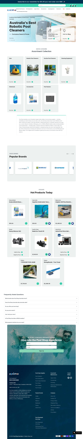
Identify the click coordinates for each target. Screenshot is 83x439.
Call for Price (17, 252)
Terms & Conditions (55, 407)
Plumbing (53, 382)
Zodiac (36, 396)
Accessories (53, 380)
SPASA (52, 410)
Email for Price (17, 254)
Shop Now (11, 38)
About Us (53, 396)
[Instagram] (71, 378)
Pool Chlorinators (39, 378)
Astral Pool (38, 407)
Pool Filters (38, 383)
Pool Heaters (38, 385)
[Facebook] (68, 378)
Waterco (37, 400)
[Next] (72, 154)
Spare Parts (53, 378)
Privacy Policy (54, 400)
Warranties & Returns (55, 405)
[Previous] (68, 154)
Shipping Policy (54, 403)
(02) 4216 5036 (14, 380)
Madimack (37, 403)
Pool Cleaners (38, 376)
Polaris (37, 405)
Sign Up (41, 351)
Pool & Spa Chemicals (40, 380)
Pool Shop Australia (18, 436)
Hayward (37, 398)
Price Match (53, 412)
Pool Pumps (38, 387)
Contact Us (53, 398)
